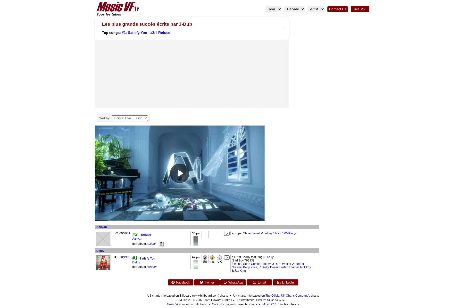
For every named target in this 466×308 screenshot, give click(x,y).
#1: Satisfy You (134, 33)
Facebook (183, 282)
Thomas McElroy (300, 267)
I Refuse (145, 235)
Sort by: (104, 118)
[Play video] (179, 173)
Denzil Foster (278, 267)
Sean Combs (251, 264)
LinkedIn (288, 282)
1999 (127, 257)
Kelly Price (250, 267)
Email (262, 282)
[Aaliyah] (161, 243)
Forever (152, 267)
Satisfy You (147, 258)
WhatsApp (235, 282)
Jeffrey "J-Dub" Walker (278, 233)
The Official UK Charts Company (287, 295)
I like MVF (360, 9)
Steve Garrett (251, 233)
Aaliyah (101, 227)
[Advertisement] (192, 74)
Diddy (100, 251)
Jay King (240, 270)
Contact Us (337, 9)
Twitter (209, 282)
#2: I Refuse (160, 33)
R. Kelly (268, 257)
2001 (127, 233)
